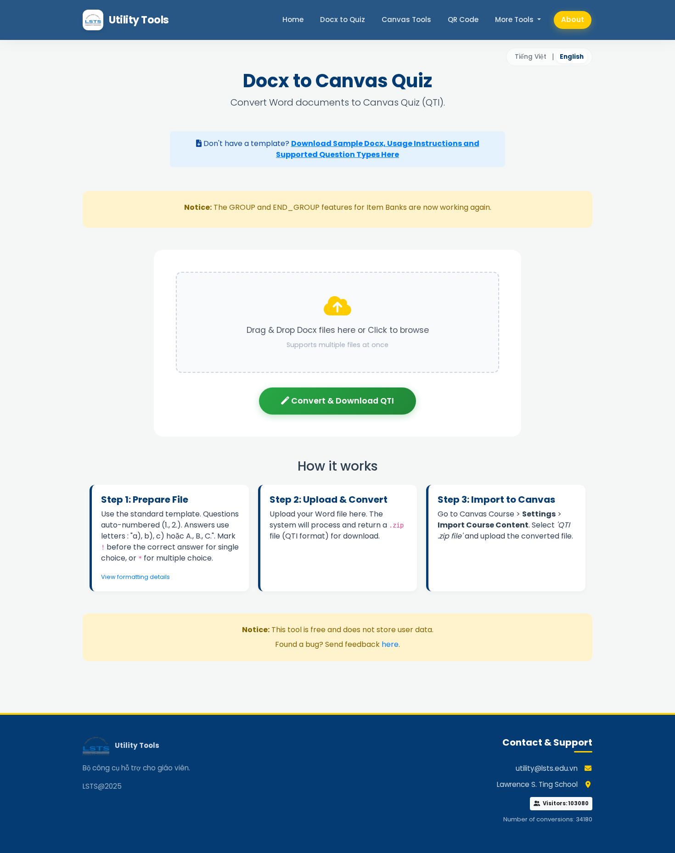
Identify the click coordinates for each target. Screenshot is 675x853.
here (390, 644)
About (572, 19)
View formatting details (135, 577)
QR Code (463, 19)
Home (293, 19)
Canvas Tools (406, 19)
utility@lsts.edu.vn (547, 768)
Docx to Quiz (342, 19)
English (572, 56)
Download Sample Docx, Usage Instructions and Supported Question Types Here (377, 149)
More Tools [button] (515, 19)
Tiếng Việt (530, 56)
